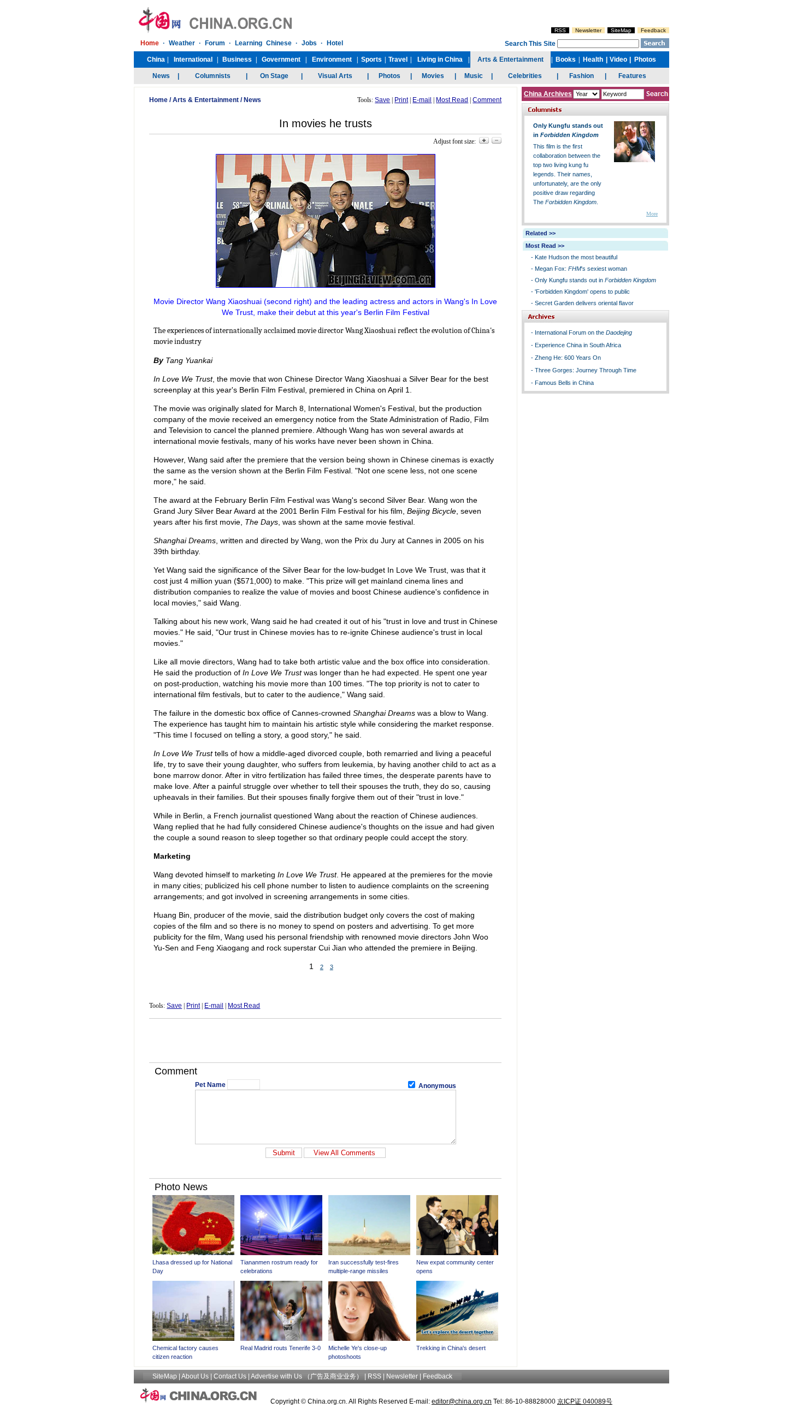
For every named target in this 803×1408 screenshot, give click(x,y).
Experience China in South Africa (578, 345)
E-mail (422, 100)
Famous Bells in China (564, 382)
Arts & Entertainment (206, 100)
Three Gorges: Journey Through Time (585, 370)
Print (401, 100)
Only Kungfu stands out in (595, 280)
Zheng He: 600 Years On (568, 357)
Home (158, 100)
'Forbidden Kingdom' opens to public (582, 291)
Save (382, 100)
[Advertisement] (325, 1040)
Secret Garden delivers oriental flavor (584, 303)
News (252, 100)
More (652, 214)
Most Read (452, 100)
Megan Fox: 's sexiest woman (581, 268)
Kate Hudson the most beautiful (576, 257)
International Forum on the (583, 332)
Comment (487, 100)
